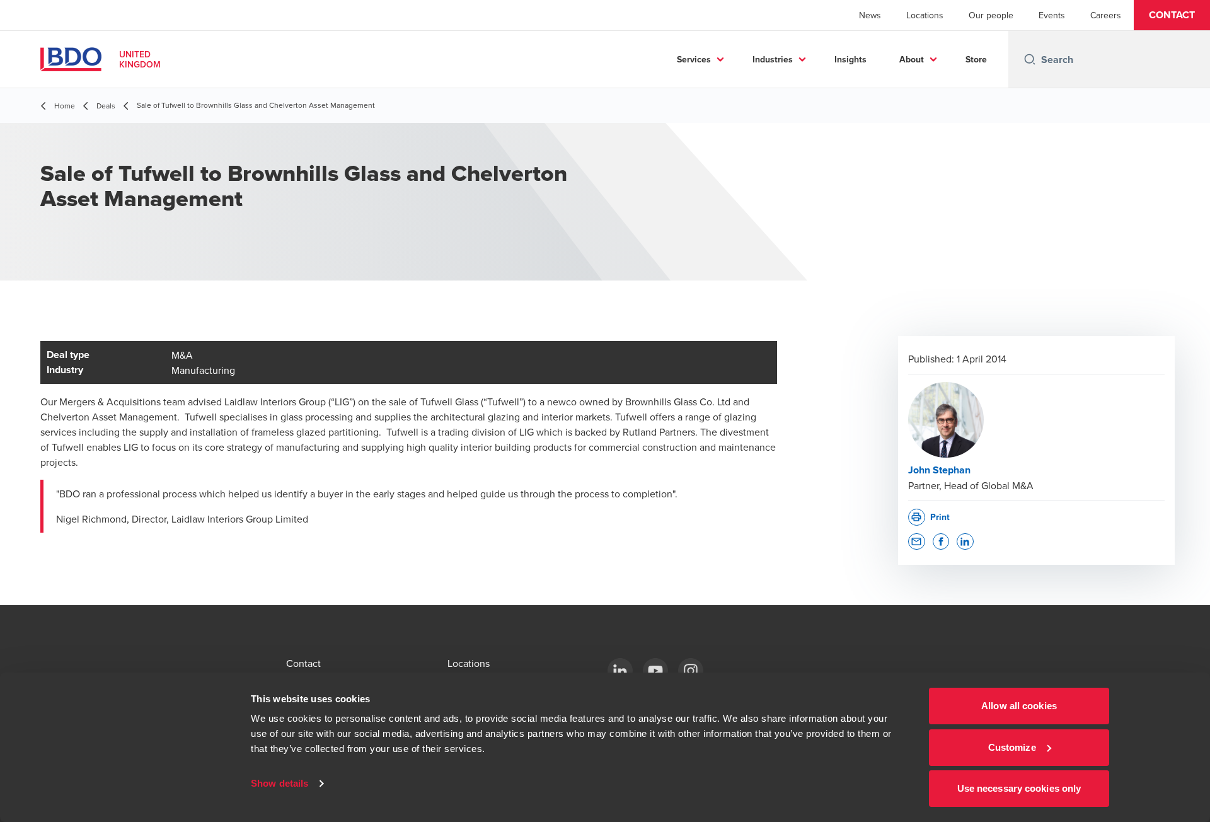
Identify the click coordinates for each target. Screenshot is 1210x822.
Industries (772, 59)
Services (694, 59)
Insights (850, 59)
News (870, 15)
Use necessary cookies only (1019, 788)
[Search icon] (1029, 59)
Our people (991, 15)
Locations (924, 15)
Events (1052, 15)
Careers (1105, 15)
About (911, 59)
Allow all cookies (1019, 705)
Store (976, 59)
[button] (1172, 15)
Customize (1012, 747)
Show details (279, 783)
